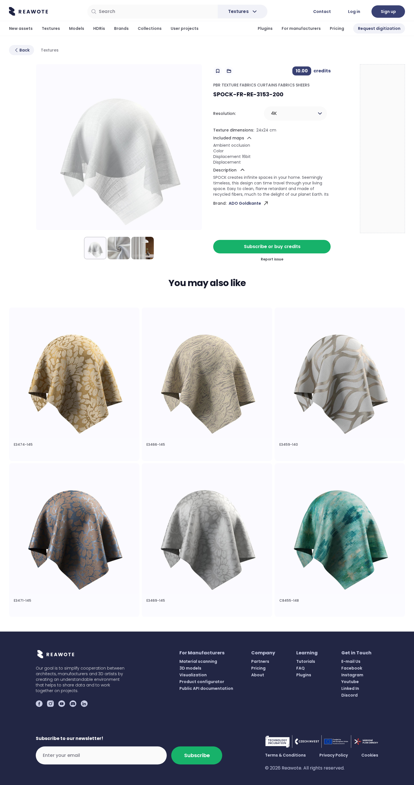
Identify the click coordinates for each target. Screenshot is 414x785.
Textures (51, 28)
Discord (349, 695)
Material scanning (198, 661)
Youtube (350, 681)
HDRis (99, 28)
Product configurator (201, 681)
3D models (190, 668)
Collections (150, 28)
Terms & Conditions (285, 755)
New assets (21, 28)
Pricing (337, 28)
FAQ (300, 668)
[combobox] (295, 113)
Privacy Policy (333, 755)
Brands (121, 28)
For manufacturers (301, 28)
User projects (185, 28)
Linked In (350, 688)
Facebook (351, 668)
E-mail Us (350, 661)
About (257, 675)
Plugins (265, 28)
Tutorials (305, 661)
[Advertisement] (382, 148)
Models (76, 28)
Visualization (193, 675)
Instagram (352, 675)
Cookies (369, 755)
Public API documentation (206, 688)
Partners (260, 661)
